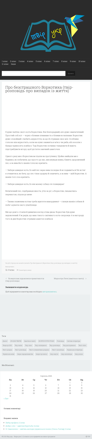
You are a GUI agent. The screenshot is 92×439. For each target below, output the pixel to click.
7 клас (56, 61)
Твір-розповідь (55, 345)
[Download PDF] (46, 111)
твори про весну (41, 354)
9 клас (73, 61)
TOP (88, 436)
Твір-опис (28, 345)
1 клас (5, 61)
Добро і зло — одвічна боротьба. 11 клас (22, 426)
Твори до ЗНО (7, 345)
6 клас (47, 61)
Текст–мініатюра (58, 350)
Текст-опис (82, 345)
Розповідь (60, 341)
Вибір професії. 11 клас (15, 423)
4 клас (30, 61)
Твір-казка (18, 345)
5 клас (39, 61)
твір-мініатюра (66, 354)
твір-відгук (54, 354)
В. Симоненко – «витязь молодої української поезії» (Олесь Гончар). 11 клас (38, 429)
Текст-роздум (7, 350)
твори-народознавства (25, 354)
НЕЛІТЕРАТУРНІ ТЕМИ (46, 341)
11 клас (5, 64)
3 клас (22, 61)
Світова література (73, 341)
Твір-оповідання (41, 345)
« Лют (6, 398)
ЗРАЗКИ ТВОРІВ (15, 341)
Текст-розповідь (20, 350)
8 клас (64, 61)
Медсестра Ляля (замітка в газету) (69, 278)
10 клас (81, 61)
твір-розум (79, 354)
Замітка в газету (30, 341)
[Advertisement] (46, 111)
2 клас (13, 61)
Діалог (5, 341)
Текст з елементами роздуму (39, 350)
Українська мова (8, 354)
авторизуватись (50, 292)
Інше (13, 64)
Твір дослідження (69, 345)
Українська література (74, 350)
